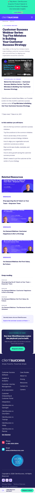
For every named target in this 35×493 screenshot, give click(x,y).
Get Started (6, 435)
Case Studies (24, 372)
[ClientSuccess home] (10, 17)
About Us (23, 376)
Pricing (22, 379)
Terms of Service (19, 484)
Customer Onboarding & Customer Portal (7, 396)
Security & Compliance (10, 486)
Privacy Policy (6, 484)
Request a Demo (17, 349)
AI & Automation (7, 390)
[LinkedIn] (10, 480)
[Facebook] (3, 480)
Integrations (6, 402)
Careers (23, 389)
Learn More (17, 12)
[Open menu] (32, 17)
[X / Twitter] (7, 480)
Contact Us (24, 386)
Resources (5, 21)
